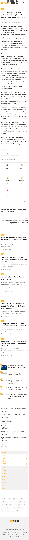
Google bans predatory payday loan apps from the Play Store (15, 222)
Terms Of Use (14, 534)
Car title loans (10, 510)
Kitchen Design (13, 504)
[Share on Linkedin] (17, 154)
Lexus (3, 507)
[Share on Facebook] (3, 154)
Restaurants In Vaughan (18, 507)
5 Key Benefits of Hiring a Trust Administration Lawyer (13, 443)
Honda (10, 498)
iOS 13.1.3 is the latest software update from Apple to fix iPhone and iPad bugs (13, 306)
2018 (3, 488)
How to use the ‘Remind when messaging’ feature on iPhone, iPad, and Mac (14, 259)
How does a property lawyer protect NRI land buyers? (16, 373)
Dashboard (16, 498)
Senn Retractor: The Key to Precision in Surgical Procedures (17, 366)
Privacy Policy (6, 532)
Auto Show (4, 498)
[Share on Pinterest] (12, 154)
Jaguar (3, 510)
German (22, 501)
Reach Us (16, 536)
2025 (4, 468)
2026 (4, 452)
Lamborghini (22, 504)
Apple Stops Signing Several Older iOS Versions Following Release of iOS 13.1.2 (13, 343)
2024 (4, 471)
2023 (4, 474)
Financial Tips (5, 504)
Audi (17, 510)
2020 (4, 482)
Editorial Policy (15, 532)
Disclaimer (24, 532)
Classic (8, 507)
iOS (3, 9)
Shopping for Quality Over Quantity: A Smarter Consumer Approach (16, 381)
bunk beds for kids (14, 501)
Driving (22, 498)
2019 (3, 485)
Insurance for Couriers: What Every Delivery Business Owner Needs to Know (17, 396)
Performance (5, 501)
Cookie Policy (5, 534)
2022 (4, 476)
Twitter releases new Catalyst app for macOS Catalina (13, 210)
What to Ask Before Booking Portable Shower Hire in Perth (14, 438)
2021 (3, 479)
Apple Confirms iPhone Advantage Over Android (14, 278)
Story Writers (23, 534)
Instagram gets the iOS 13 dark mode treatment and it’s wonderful (14, 325)
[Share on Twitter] (7, 154)
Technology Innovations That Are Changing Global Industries (17, 388)
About (11, 536)
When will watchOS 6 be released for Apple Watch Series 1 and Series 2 (14, 239)
